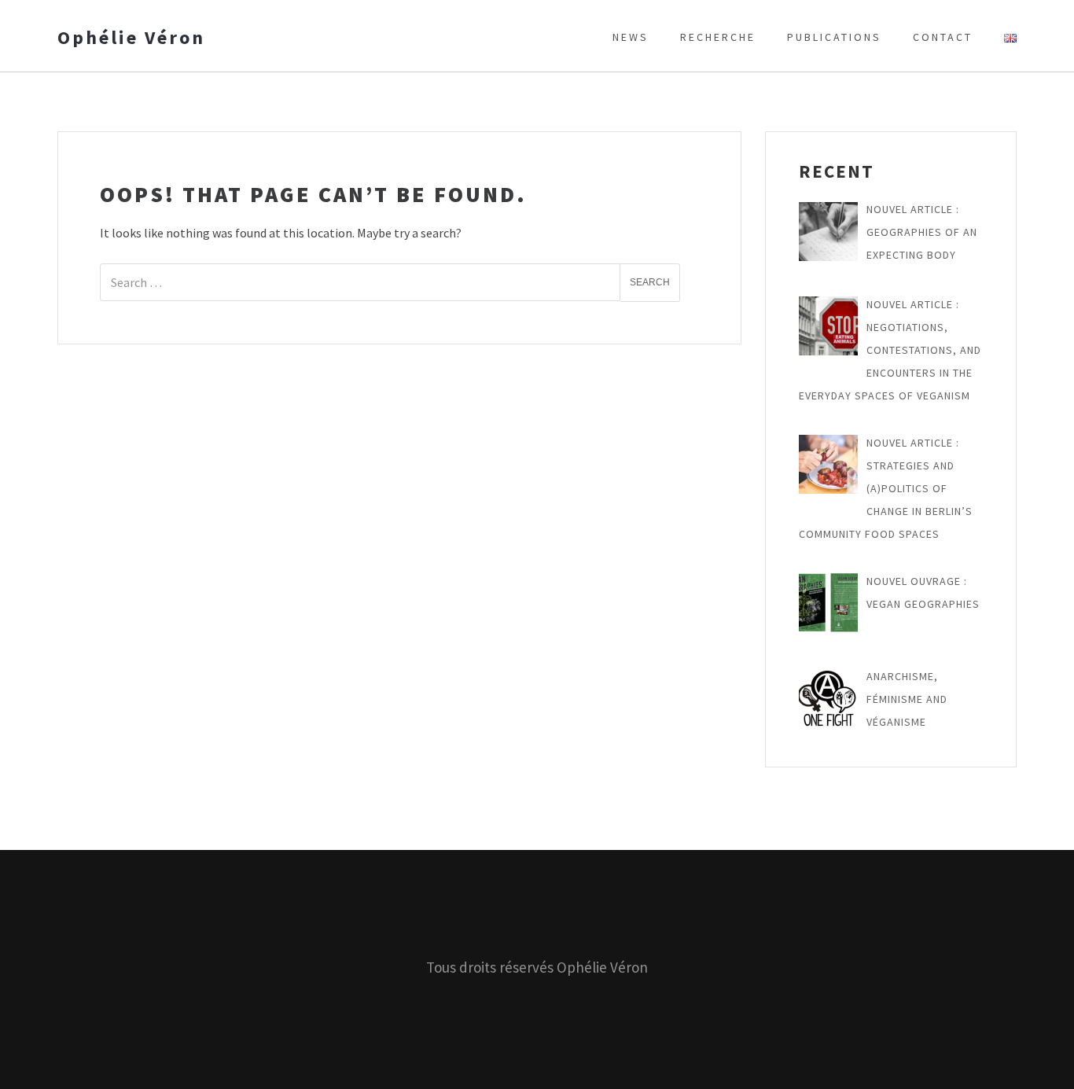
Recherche (718, 37)
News (630, 37)
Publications (834, 37)
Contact (943, 37)
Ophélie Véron (131, 38)
